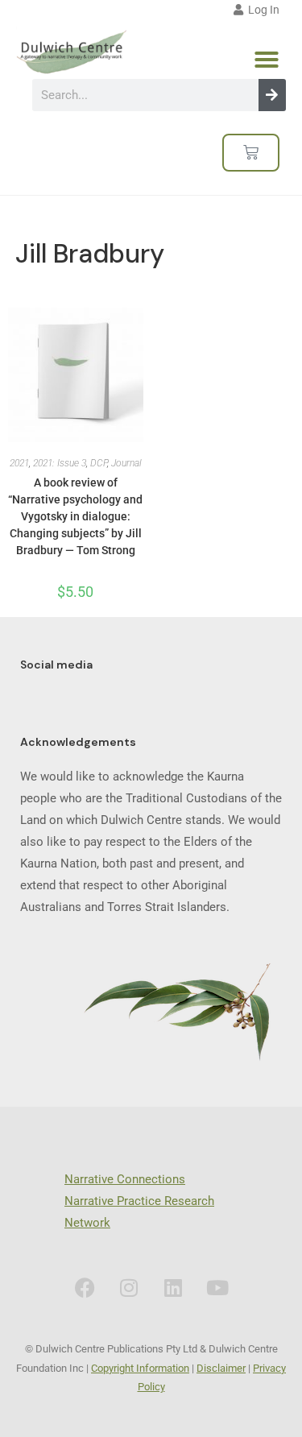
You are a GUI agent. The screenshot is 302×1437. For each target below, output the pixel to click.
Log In (261, 9)
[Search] (272, 95)
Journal (126, 463)
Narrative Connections (124, 1179)
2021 (19, 463)
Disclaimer (221, 1368)
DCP (98, 463)
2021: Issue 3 (59, 463)
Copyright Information (140, 1368)
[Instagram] (129, 1287)
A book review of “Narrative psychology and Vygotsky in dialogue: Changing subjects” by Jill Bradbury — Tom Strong (75, 516)
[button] (266, 59)
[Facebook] (84, 1287)
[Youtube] (217, 1287)
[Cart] (250, 153)
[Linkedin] (173, 1287)
